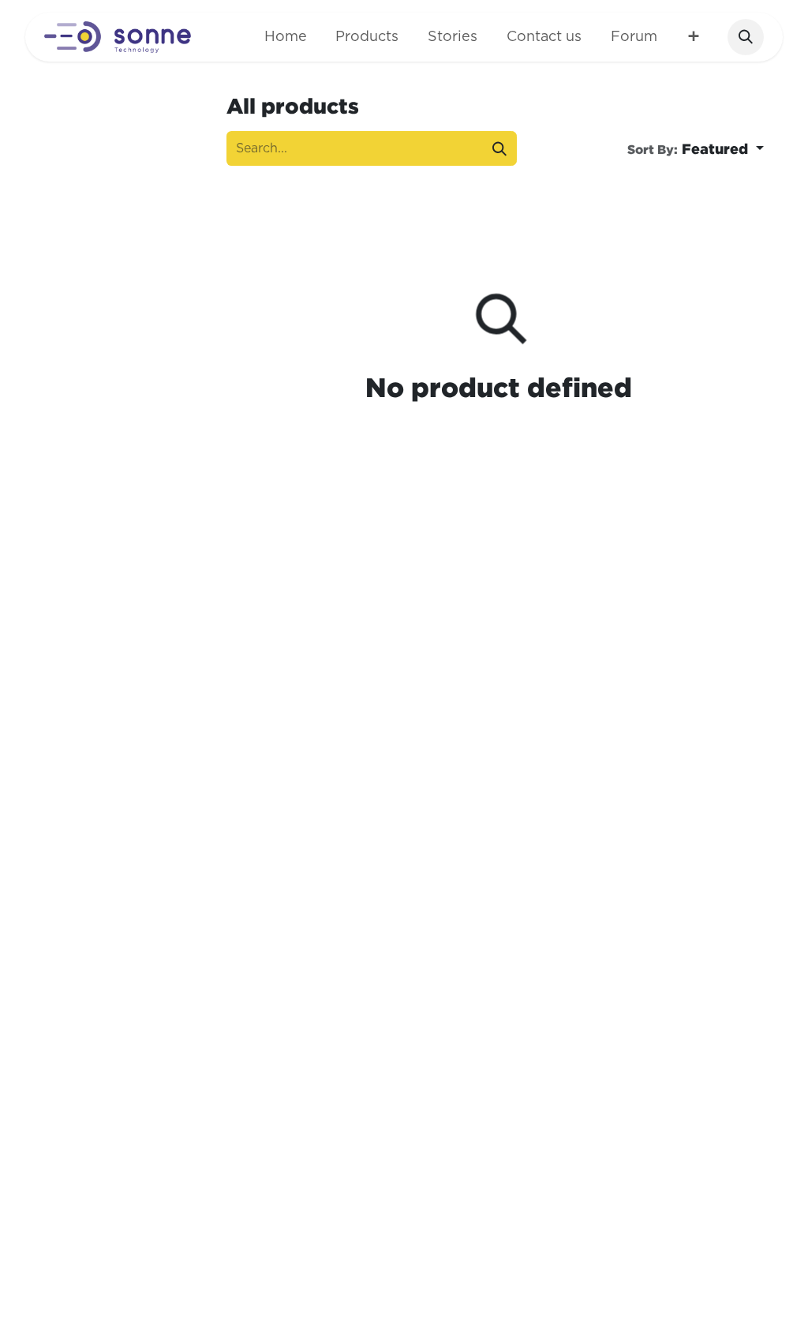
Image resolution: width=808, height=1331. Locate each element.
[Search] (499, 148)
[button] (746, 37)
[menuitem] (285, 37)
